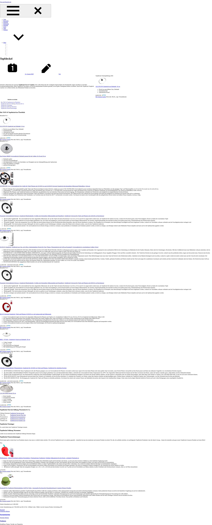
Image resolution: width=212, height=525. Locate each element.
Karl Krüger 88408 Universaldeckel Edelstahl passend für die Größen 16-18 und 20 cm (23, 156)
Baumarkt (5, 21)
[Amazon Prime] (103, 95)
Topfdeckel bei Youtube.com (17, 420)
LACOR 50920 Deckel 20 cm (8, 393)
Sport (4, 27)
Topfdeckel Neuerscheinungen (9, 108)
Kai (60, 74)
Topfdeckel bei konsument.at (17, 417)
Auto (4, 19)
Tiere (4, 28)
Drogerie (5, 22)
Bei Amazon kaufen (101, 97)
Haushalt (5, 25)
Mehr (4, 42)
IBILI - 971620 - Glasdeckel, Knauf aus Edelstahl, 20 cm (15, 339)
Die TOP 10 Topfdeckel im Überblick (10, 102)
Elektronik (6, 24)
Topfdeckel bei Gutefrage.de (17, 418)
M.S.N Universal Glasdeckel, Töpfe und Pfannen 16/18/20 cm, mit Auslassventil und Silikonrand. (25, 314)
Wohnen (5, 30)
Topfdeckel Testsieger (6, 105)
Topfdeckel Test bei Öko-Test (18, 415)
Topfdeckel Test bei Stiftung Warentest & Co (12, 103)
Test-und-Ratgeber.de (5, 2)
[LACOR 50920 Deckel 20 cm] (6, 392)
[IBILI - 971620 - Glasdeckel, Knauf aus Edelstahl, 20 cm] (6, 338)
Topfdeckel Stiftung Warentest (8, 106)
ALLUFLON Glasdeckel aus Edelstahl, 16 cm (108, 86)
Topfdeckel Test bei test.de (17, 413)
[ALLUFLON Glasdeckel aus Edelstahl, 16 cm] (102, 85)
